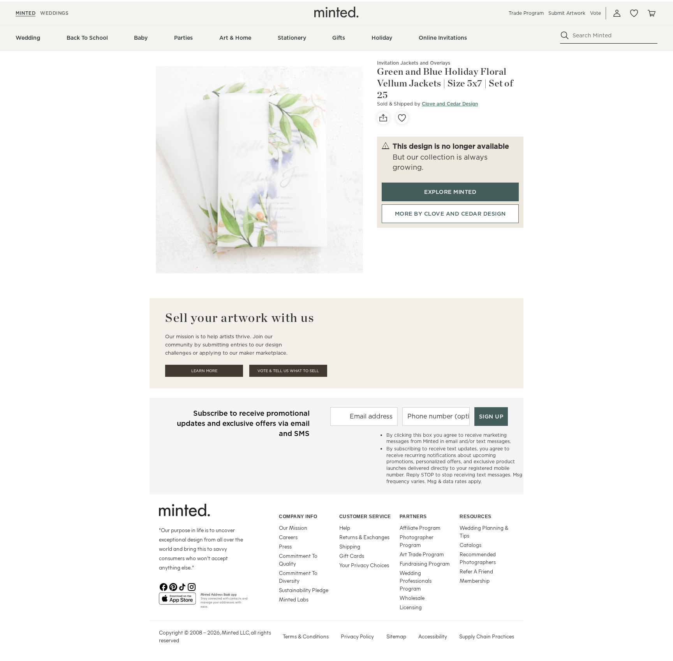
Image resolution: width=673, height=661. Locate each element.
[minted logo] (336, 12)
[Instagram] (191, 586)
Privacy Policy (357, 636)
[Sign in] (617, 13)
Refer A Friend (476, 571)
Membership (475, 580)
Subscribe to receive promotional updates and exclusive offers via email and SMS (243, 423)
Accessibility (432, 636)
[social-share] (383, 118)
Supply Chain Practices (486, 636)
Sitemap (396, 636)
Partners (413, 516)
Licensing (411, 607)
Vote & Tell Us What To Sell (288, 371)
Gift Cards (351, 555)
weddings (54, 13)
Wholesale (412, 597)
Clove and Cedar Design (450, 104)
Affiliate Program (420, 527)
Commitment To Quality (298, 559)
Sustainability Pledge (303, 590)
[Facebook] (163, 586)
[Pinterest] (173, 586)
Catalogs (470, 544)
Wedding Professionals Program (416, 580)
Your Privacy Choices (364, 565)
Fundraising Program (425, 563)
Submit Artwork (566, 13)
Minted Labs (293, 599)
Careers (288, 537)
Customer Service (365, 516)
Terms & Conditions (306, 636)
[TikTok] (182, 586)
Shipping (349, 546)
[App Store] (177, 601)
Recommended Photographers (478, 558)
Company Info (298, 516)
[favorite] (402, 118)
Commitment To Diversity (298, 576)
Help (344, 527)
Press (285, 546)
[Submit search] (564, 35)
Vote (595, 13)
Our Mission (293, 527)
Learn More (204, 371)
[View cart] (651, 13)
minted (25, 13)
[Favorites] (634, 13)
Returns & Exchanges (364, 537)
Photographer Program (416, 540)
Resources (476, 516)
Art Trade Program (422, 554)
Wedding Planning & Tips (484, 531)
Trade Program (526, 13)
